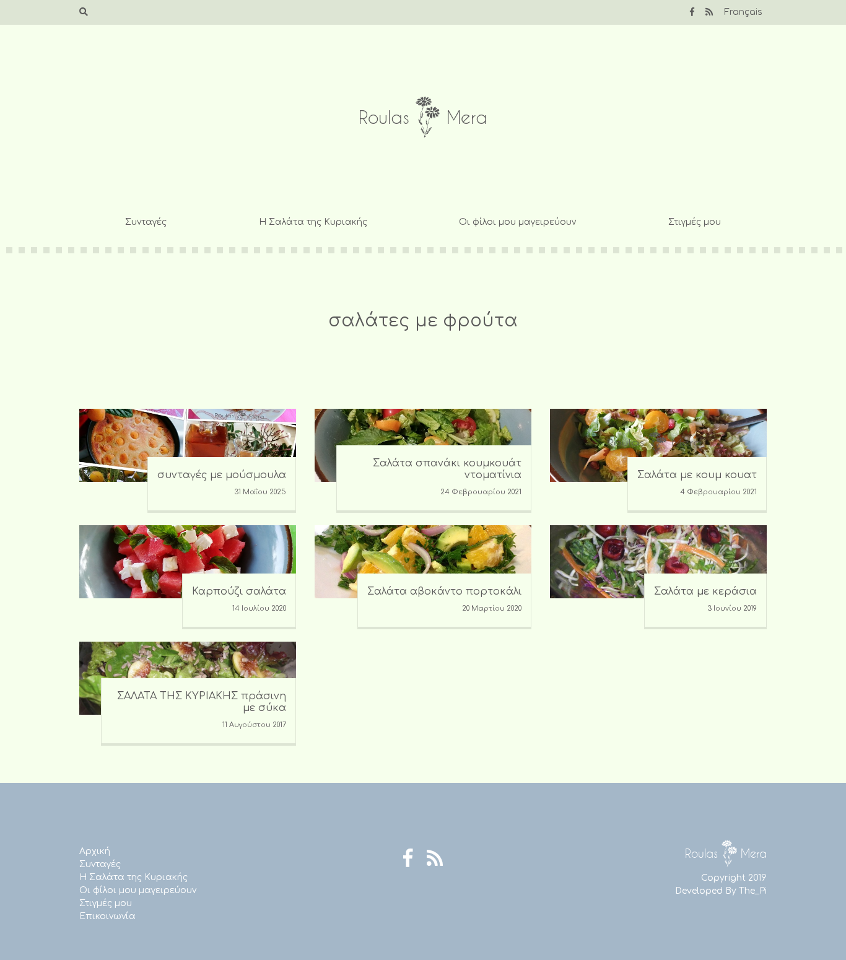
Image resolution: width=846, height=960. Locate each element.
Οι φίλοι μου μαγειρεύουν (517, 222)
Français (743, 12)
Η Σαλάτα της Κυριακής (313, 222)
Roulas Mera (423, 117)
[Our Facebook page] (692, 12)
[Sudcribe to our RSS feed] (709, 12)
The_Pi (753, 891)
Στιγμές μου (694, 222)
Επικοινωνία (107, 916)
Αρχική (94, 851)
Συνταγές (146, 222)
